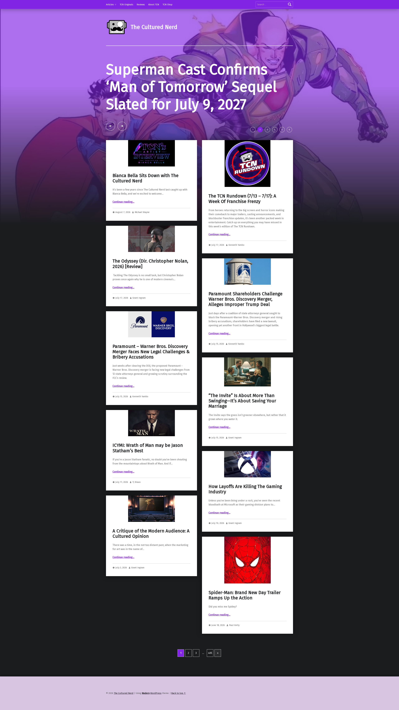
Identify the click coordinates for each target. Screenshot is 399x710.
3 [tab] (267, 129)
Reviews (141, 4)
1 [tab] (252, 129)
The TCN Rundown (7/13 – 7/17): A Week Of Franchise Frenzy (242, 198)
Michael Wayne (142, 212)
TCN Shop (167, 4)
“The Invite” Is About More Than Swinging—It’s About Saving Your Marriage (242, 401)
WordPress (155, 693)
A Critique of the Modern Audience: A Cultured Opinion (151, 533)
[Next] (122, 126)
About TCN (153, 4)
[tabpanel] (199, 93)
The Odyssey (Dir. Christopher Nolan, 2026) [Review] (150, 263)
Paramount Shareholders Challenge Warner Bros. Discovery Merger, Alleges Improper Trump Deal (245, 299)
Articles (110, 4)
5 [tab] (282, 129)
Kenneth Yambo (236, 245)
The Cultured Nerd (123, 693)
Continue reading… (123, 201)
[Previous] (110, 126)
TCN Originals (126, 4)
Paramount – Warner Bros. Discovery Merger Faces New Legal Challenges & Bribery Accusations (151, 352)
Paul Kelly (234, 625)
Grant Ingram (139, 297)
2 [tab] (260, 129)
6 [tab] (289, 129)
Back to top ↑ (178, 693)
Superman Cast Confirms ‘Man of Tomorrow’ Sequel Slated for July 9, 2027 (191, 87)
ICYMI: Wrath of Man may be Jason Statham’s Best (148, 448)
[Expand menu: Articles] (115, 4)
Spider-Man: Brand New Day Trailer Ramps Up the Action (245, 595)
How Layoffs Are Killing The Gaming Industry (245, 489)
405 (210, 652)
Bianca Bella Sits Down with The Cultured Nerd (145, 178)
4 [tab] (274, 129)
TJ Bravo (136, 482)
